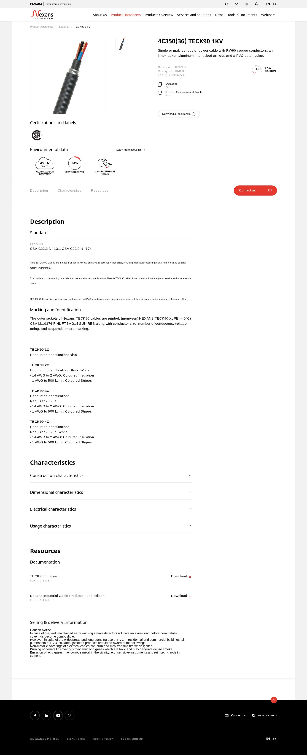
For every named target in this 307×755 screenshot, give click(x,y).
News (219, 14)
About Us (100, 14)
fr (274, 4)
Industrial (64, 26)
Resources (99, 190)
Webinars (268, 14)
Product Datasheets (126, 14)
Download (179, 576)
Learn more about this (129, 149)
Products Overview (159, 14)
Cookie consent (132, 738)
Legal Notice (76, 738)
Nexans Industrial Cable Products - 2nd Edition (67, 596)
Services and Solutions (194, 14)
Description (39, 190)
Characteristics (69, 190)
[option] (40, 135)
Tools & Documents (242, 14)
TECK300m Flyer (44, 576)
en (268, 4)
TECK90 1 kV (82, 26)
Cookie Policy (103, 738)
